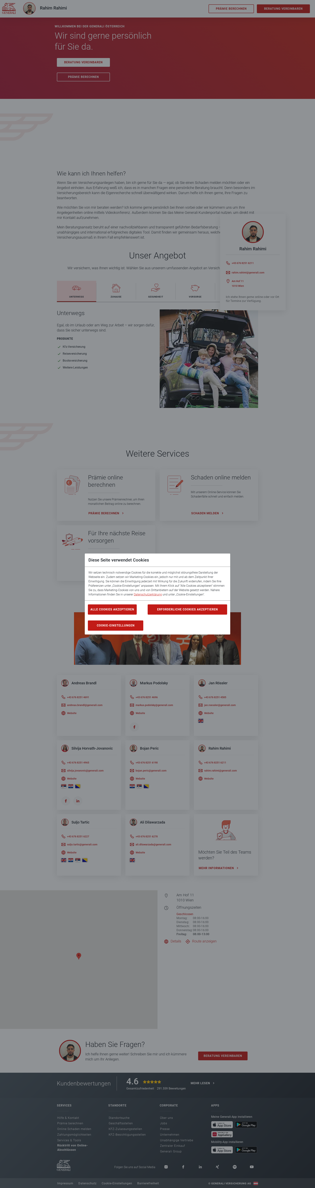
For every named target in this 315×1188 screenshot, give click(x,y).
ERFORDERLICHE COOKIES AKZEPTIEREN (187, 609)
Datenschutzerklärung (148, 594)
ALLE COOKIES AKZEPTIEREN (112, 609)
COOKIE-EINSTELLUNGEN (116, 625)
